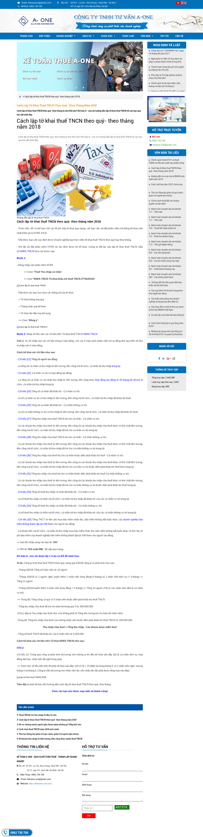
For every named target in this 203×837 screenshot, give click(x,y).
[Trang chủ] (36, 20)
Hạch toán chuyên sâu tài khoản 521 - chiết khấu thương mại (165, 267)
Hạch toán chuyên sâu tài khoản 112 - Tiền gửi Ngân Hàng (165, 243)
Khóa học (107, 36)
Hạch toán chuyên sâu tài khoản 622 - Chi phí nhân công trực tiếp (165, 259)
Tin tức (164, 36)
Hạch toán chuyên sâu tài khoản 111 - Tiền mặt (165, 210)
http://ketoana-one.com (40, 783)
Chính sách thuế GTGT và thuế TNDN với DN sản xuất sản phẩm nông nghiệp (166, 162)
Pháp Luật (128, 36)
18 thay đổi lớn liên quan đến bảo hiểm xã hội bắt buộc (165, 284)
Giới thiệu (44, 36)
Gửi (89, 815)
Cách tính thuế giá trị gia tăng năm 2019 (166, 324)
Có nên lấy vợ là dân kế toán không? (167, 315)
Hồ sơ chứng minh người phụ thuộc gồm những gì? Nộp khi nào (49, 724)
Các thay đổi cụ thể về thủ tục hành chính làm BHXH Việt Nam (166, 308)
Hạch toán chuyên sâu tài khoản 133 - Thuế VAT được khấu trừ (165, 226)
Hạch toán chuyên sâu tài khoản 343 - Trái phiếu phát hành (165, 275)
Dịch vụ (87, 36)
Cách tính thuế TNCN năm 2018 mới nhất (38, 729)
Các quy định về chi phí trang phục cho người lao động (166, 292)
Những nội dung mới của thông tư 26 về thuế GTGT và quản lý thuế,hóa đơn (165, 333)
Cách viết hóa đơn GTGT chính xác (167, 184)
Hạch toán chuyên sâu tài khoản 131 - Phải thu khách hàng (165, 235)
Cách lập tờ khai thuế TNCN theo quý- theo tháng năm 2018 (47, 719)
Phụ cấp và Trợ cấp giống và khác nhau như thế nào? (165, 68)
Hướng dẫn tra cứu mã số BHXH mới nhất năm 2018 (167, 177)
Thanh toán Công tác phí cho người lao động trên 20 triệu (166, 60)
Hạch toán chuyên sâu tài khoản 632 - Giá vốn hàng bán (165, 251)
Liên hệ (179, 36)
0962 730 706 (19, 832)
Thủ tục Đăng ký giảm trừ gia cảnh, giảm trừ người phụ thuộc (48, 734)
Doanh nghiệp (64, 36)
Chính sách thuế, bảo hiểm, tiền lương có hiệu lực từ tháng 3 (164, 76)
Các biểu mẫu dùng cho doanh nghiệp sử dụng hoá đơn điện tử (164, 300)
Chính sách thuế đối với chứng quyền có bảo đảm (164, 202)
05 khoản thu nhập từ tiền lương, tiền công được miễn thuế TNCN (50, 738)
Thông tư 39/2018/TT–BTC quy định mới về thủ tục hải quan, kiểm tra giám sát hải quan (167, 85)
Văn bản (146, 36)
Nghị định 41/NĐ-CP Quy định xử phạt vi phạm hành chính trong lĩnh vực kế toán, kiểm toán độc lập (165, 52)
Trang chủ (26, 36)
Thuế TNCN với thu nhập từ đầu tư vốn (37, 715)
